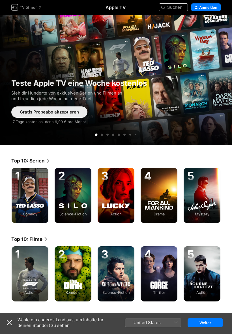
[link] (30, 161)
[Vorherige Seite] (6, 196)
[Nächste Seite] (226, 196)
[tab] (96, 135)
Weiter (205, 322)
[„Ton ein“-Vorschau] (217, 26)
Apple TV (116, 7)
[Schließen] (9, 322)
